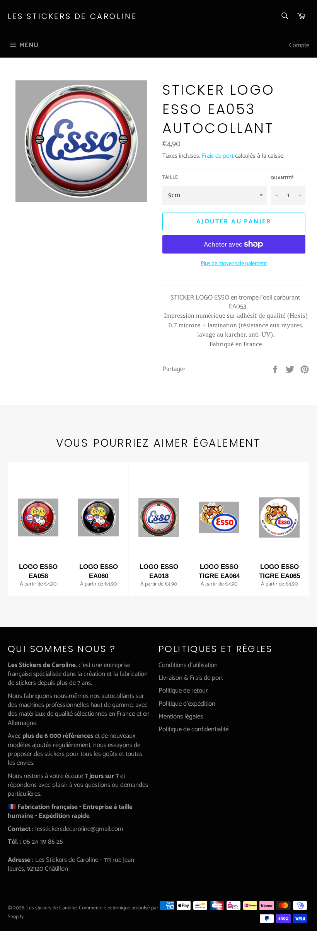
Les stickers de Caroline (72, 16)
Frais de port (217, 156)
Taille (170, 177)
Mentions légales (180, 716)
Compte (299, 45)
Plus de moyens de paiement (234, 264)
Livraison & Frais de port (190, 677)
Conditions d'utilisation (188, 665)
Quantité (282, 178)
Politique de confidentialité (193, 729)
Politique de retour (183, 690)
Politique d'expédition (186, 703)
